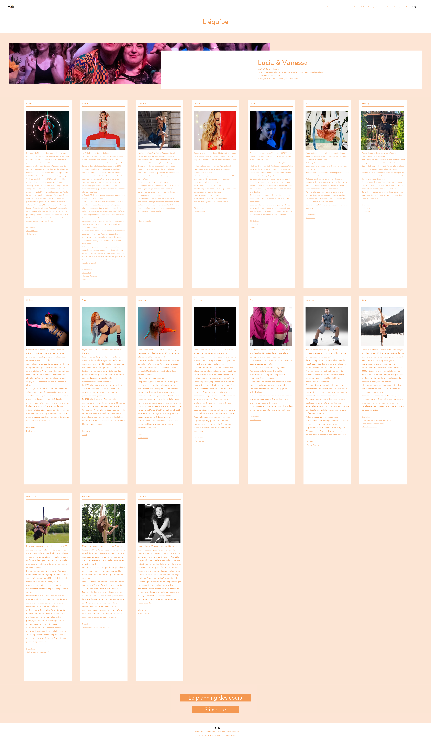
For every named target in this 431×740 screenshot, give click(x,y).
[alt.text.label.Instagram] (415, 7)
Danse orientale (200, 211)
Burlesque (30, 431)
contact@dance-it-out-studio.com (229, 731)
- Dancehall (86, 273)
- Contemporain (144, 221)
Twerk (84, 434)
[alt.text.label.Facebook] (412, 7)
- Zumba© (254, 224)
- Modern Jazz (87, 279)
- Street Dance (312, 445)
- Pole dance (31, 234)
